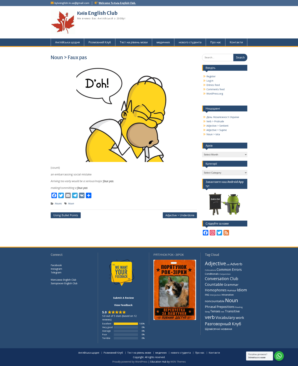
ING (207, 294)
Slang (207, 311)
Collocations (210, 270)
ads (228, 264)
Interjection (215, 295)
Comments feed (215, 89)
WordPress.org (214, 93)
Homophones (215, 290)
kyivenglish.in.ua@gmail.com (71, 3)
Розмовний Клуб (99, 42)
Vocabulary (225, 317)
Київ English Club (97, 13)
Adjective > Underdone (179, 215)
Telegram (56, 272)
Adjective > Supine (216, 130)
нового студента (190, 42)
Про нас (215, 42)
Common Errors (229, 269)
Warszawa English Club (63, 279)
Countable (214, 284)
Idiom (242, 289)
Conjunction (225, 274)
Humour (231, 290)
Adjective (215, 263)
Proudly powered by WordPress (129, 361)
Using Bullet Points (65, 215)
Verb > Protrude (215, 121)
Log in (209, 80)
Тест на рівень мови (134, 42)
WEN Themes (178, 361)
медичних (163, 42)
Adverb (236, 263)
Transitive (232, 311)
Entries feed (213, 85)
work (240, 317)
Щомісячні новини (218, 329)
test (222, 311)
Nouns (58, 203)
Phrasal (210, 306)
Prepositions (226, 307)
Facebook (56, 265)
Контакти (236, 42)
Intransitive (227, 294)
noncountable (214, 301)
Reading (238, 307)
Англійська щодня (67, 42)
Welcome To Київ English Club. (117, 3)
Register (211, 76)
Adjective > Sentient (217, 125)
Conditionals (212, 273)
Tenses (215, 311)
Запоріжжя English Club (64, 283)
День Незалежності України (222, 117)
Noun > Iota (213, 134)
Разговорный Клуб (223, 324)
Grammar (231, 284)
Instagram (56, 268)
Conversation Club (221, 278)
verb (210, 317)
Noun (71, 203)
